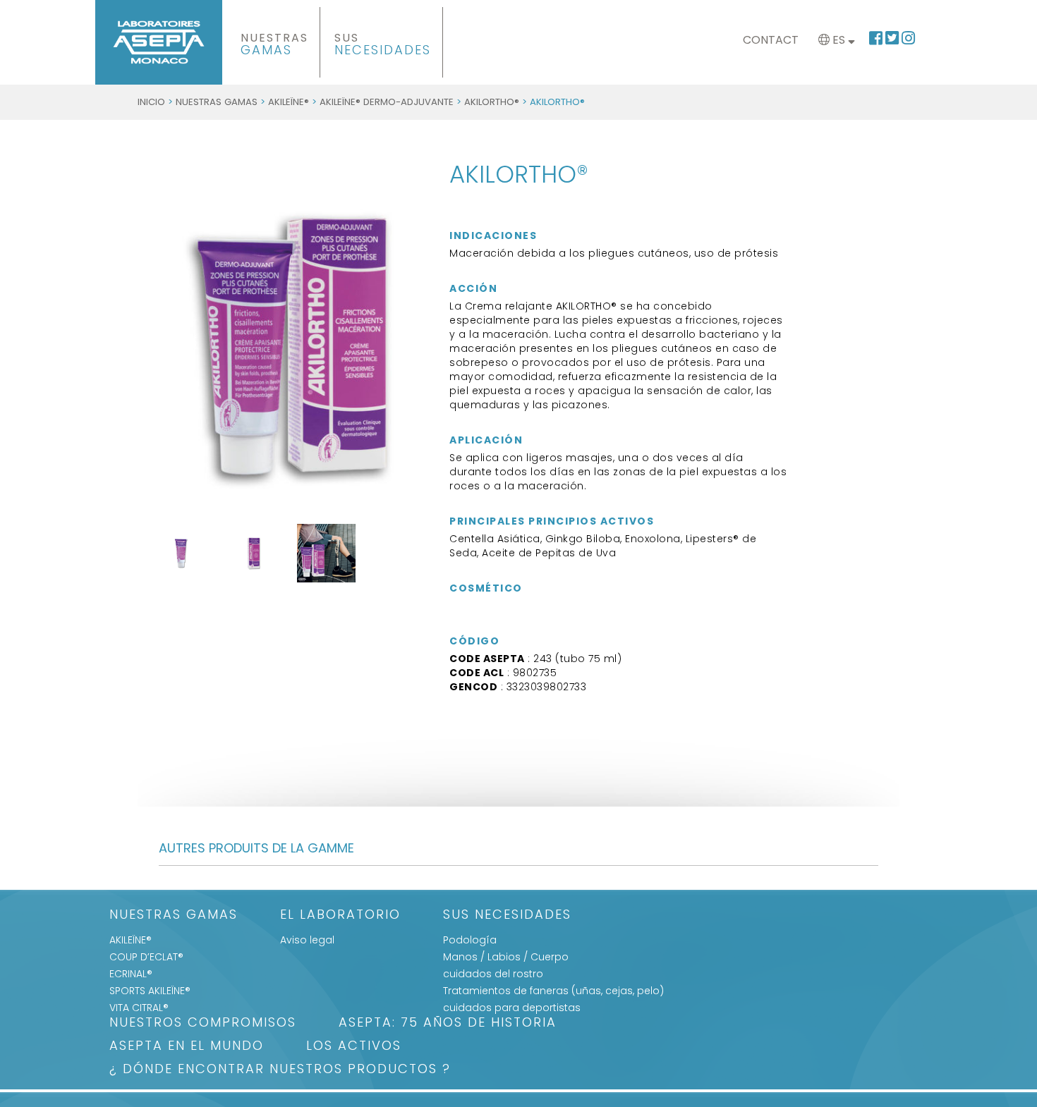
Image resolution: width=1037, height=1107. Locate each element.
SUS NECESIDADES (507, 915)
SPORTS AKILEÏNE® (149, 991)
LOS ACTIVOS (353, 1046)
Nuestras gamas (216, 102)
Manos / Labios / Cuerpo (506, 957)
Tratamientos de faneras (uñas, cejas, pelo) (553, 991)
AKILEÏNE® (288, 102)
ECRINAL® (130, 974)
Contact (771, 40)
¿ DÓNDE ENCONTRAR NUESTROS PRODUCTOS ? (280, 1070)
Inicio (151, 102)
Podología (470, 940)
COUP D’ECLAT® (146, 957)
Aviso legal (307, 940)
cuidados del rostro (493, 974)
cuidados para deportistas (512, 1008)
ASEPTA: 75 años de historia (448, 1023)
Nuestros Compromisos (202, 1023)
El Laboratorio (340, 915)
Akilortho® (491, 102)
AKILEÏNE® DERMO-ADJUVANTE (387, 102)
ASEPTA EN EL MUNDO (186, 1046)
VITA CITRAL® (139, 1008)
